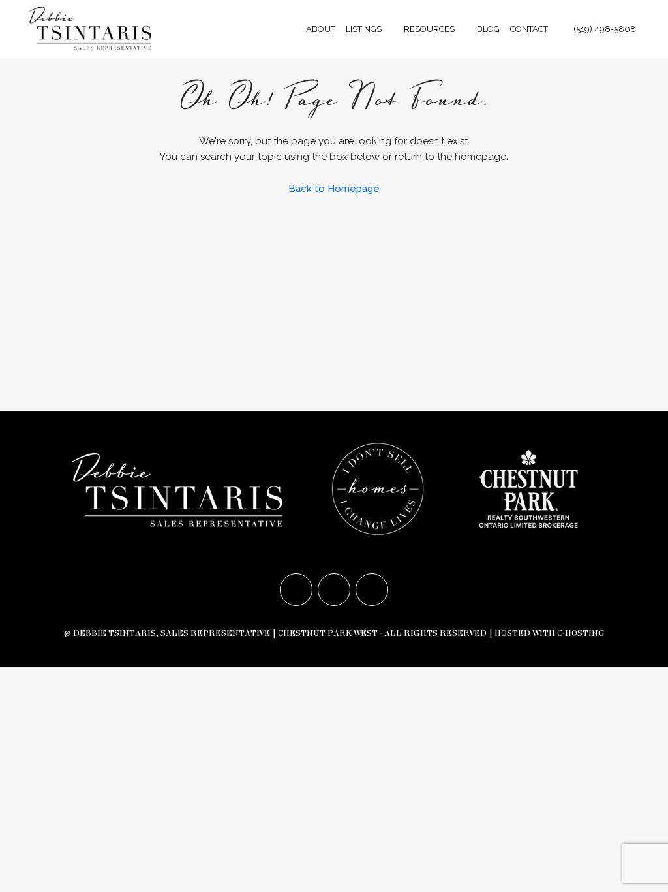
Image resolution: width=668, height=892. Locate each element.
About (320, 29)
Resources (429, 29)
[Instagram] (334, 589)
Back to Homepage (334, 189)
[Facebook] (296, 589)
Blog (488, 29)
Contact (529, 29)
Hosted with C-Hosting (549, 633)
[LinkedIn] (372, 589)
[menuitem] (598, 29)
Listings (364, 29)
